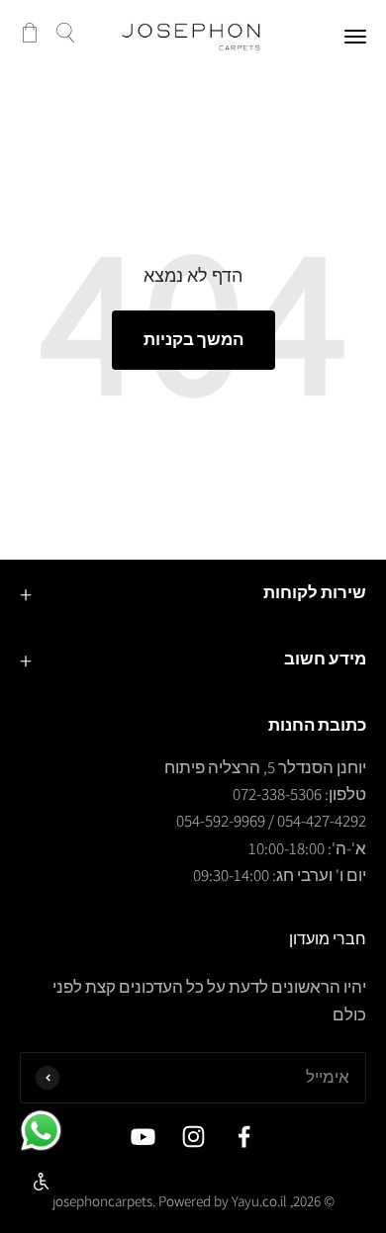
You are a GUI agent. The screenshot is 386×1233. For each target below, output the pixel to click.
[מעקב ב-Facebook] (244, 1136)
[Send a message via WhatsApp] (41, 1130)
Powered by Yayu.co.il (222, 1200)
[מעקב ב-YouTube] (143, 1136)
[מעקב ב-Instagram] (193, 1136)
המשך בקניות (193, 339)
